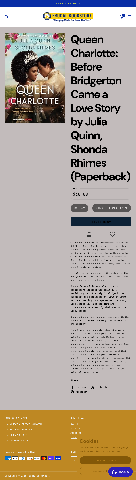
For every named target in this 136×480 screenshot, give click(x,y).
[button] (6, 17)
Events (75, 437)
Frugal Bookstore (38, 475)
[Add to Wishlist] (112, 234)
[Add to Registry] (89, 234)
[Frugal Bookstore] (68, 16)
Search (75, 424)
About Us (76, 432)
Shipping (76, 428)
